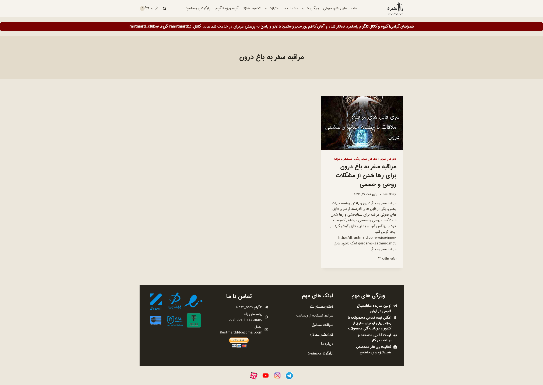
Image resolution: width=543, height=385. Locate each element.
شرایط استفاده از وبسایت (314, 315)
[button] (152, 8)
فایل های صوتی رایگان (366, 159)
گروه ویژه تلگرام (227, 8)
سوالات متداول (322, 325)
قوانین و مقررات (321, 306)
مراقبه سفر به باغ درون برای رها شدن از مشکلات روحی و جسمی (366, 175)
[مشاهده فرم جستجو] (164, 8)
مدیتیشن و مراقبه (343, 159)
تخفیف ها (253, 8)
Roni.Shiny (389, 194)
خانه (354, 8)
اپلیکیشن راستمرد (198, 8)
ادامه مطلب (387, 259)
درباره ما (327, 344)
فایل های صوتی (335, 8)
